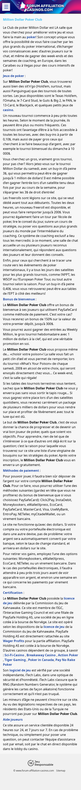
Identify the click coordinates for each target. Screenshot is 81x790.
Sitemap (60, 770)
